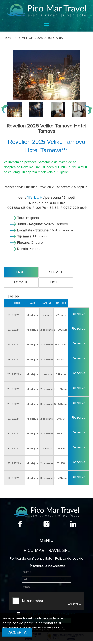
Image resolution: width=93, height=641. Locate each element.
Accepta (17, 632)
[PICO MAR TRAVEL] (46, 10)
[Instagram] (46, 524)
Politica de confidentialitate (31, 558)
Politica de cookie (69, 558)
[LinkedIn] (73, 524)
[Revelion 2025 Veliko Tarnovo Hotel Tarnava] (46, 75)
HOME (9, 38)
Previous (5, 109)
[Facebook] (20, 524)
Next (88, 109)
